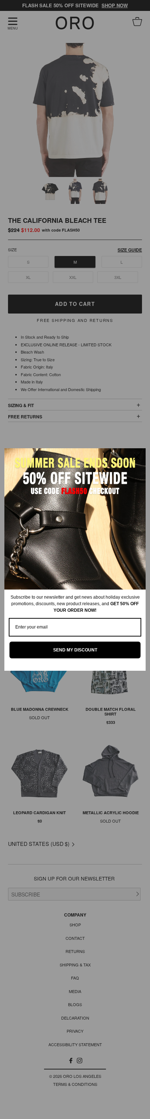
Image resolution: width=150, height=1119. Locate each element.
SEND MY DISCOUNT (75, 650)
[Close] (137, 457)
